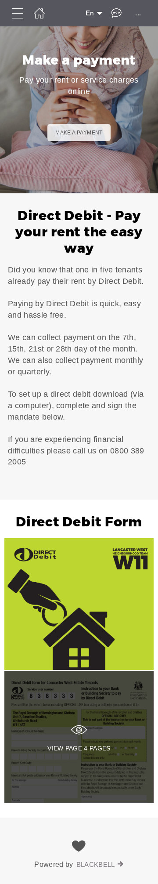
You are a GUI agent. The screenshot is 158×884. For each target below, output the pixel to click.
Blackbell (95, 864)
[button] (79, 346)
